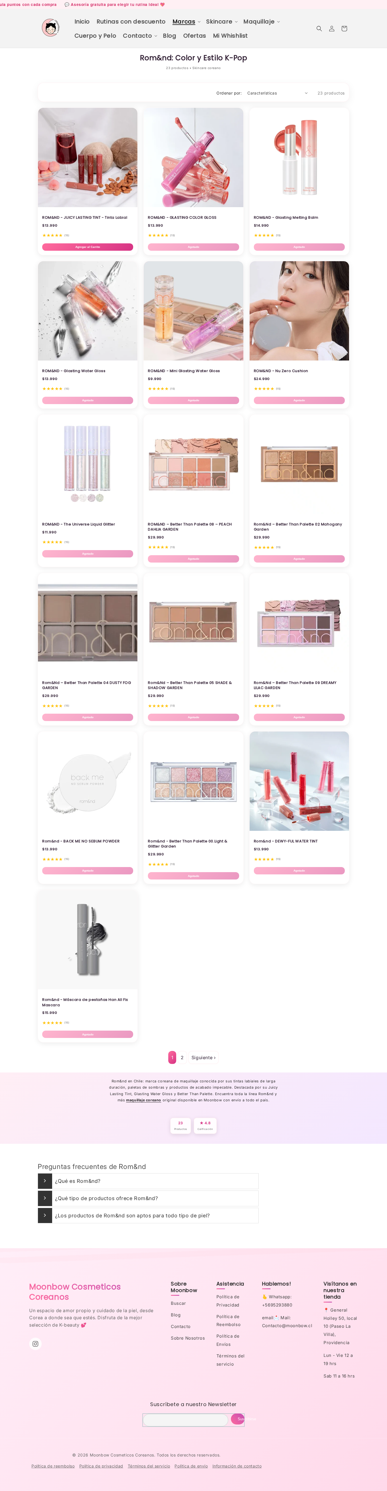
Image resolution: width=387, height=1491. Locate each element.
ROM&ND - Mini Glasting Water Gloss (184, 371)
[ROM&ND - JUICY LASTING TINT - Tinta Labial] (87, 205)
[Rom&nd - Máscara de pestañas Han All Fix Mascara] (87, 987)
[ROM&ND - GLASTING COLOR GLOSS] (193, 205)
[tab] (148, 1181)
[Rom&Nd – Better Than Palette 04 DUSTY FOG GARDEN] (87, 670)
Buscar (178, 1303)
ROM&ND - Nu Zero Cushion (281, 371)
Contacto (181, 1326)
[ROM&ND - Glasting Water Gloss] (87, 359)
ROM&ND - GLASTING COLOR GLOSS (182, 217)
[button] (186, 21)
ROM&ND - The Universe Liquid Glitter (78, 524)
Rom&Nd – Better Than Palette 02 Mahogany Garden (298, 527)
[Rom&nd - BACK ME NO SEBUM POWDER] (87, 829)
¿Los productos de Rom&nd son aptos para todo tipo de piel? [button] (132, 1215)
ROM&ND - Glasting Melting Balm (286, 217)
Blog (175, 1315)
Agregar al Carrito (87, 246)
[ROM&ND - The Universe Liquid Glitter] (87, 512)
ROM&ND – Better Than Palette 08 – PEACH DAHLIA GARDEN (190, 527)
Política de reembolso (53, 1466)
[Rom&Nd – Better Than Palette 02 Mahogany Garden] (299, 512)
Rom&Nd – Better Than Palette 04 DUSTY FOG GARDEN (86, 685)
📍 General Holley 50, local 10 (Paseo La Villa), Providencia (340, 1326)
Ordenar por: (229, 93)
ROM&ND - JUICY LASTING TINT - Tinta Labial (84, 217)
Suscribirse (241, 1419)
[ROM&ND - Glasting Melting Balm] (299, 205)
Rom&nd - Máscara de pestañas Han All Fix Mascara (85, 1002)
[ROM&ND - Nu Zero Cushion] (299, 359)
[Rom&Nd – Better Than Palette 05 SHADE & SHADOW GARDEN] (193, 670)
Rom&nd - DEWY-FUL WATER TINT (286, 841)
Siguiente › (204, 1057)
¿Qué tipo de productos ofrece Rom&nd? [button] (106, 1198)
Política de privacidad (101, 1466)
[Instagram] (35, 1344)
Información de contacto (237, 1466)
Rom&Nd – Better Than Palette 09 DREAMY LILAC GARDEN (295, 685)
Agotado (193, 246)
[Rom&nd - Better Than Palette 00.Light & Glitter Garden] (193, 829)
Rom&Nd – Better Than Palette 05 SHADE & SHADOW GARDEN (190, 685)
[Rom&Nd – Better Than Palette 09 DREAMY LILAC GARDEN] (299, 670)
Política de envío (191, 1466)
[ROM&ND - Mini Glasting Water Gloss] (193, 359)
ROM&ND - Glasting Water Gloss (73, 371)
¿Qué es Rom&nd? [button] (78, 1181)
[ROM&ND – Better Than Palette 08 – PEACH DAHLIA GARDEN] (193, 512)
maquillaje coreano (143, 1100)
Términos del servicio (149, 1466)
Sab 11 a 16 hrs (339, 1376)
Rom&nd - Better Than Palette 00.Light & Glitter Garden (187, 843)
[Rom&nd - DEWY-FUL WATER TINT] (299, 829)
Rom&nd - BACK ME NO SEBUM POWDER (81, 841)
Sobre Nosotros (188, 1338)
